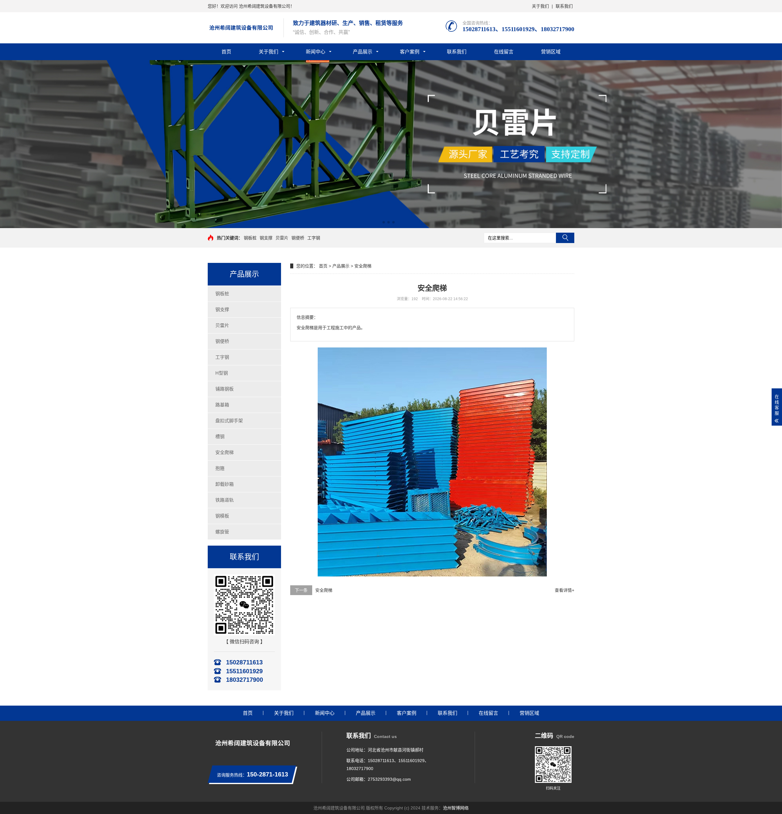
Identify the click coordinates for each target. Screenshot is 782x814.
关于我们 (540, 6)
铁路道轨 (224, 500)
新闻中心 (315, 51)
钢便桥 (297, 237)
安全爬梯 (224, 452)
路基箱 (222, 404)
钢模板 (222, 515)
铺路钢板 (224, 388)
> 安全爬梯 (361, 265)
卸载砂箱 (224, 484)
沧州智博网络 (456, 807)
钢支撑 (266, 237)
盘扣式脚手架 (229, 420)
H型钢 (221, 373)
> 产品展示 (339, 265)
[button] (383, 222)
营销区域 (551, 51)
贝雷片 (282, 237)
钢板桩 (250, 237)
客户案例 (409, 51)
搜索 (565, 238)
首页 (226, 51)
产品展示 (362, 51)
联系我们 (564, 6)
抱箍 (220, 468)
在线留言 (503, 51)
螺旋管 (222, 531)
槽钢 (220, 436)
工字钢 (313, 237)
